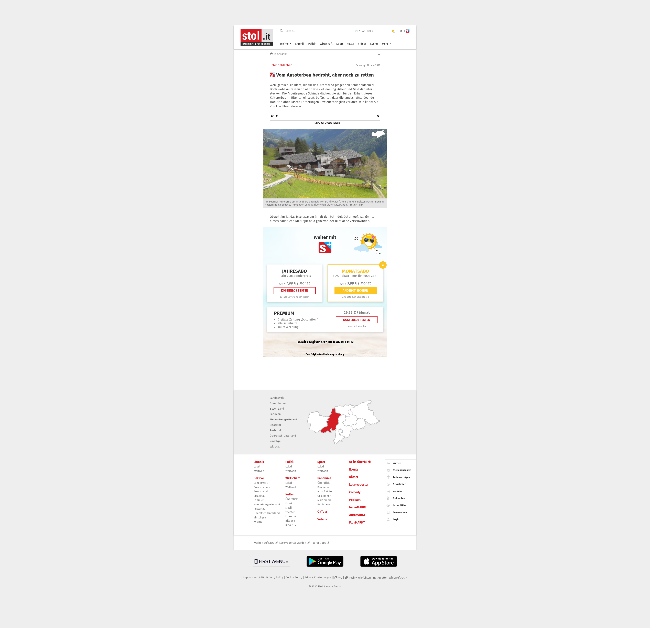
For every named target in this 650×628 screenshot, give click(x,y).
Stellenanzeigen (402, 470)
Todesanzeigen (401, 477)
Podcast (355, 500)
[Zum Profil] (401, 31)
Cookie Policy (294, 577)
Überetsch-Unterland (283, 435)
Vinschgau (276, 441)
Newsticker (399, 484)
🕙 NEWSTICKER (364, 31)
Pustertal (275, 430)
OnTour (322, 512)
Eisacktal (275, 425)
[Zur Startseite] (271, 54)
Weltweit (259, 471)
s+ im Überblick (360, 462)
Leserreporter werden (292, 542)
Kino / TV (290, 525)
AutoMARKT (357, 515)
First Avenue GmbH (329, 586)
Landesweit (277, 397)
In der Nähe (399, 505)
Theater (290, 512)
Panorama (324, 478)
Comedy (354, 492)
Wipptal (275, 446)
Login (396, 519)
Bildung (290, 520)
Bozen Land (277, 408)
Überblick (291, 499)
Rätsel (353, 477)
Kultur (350, 43)
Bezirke (284, 43)
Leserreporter (359, 484)
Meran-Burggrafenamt (283, 419)
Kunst (288, 503)
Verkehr (397, 491)
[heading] (325, 75)
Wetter (397, 463)
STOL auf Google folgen (327, 122)
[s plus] (407, 31)
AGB (261, 577)
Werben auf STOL (264, 542)
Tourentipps (318, 542)
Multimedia (324, 500)
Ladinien (275, 414)
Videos (362, 43)
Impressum (250, 577)
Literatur (290, 516)
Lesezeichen (400, 512)
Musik (288, 507)
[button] (379, 53)
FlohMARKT (357, 522)
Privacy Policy (274, 577)
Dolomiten (399, 498)
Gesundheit (324, 495)
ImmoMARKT (358, 507)
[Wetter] (393, 31)
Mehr (385, 43)
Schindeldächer (281, 65)
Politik (312, 43)
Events (374, 43)
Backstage (323, 504)
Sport (339, 43)
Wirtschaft (326, 43)
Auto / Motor (325, 491)
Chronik (299, 43)
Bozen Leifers (278, 403)
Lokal (257, 466)
